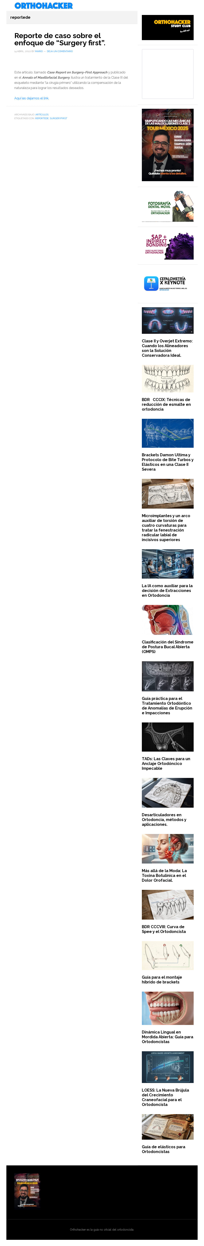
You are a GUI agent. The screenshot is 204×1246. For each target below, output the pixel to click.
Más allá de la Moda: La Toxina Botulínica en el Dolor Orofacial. (164, 875)
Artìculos (41, 114)
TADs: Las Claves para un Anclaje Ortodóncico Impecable (166, 763)
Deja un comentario (60, 51)
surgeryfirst (58, 118)
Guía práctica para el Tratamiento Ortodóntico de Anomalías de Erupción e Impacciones (167, 705)
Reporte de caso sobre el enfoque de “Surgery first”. (59, 39)
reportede (42, 118)
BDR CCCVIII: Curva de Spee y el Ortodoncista (164, 929)
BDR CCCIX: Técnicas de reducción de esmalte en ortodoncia (166, 404)
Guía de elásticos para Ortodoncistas (163, 1149)
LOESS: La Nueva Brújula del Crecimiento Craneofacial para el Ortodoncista (165, 1097)
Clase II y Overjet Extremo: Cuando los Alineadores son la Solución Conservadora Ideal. (167, 348)
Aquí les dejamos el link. (31, 98)
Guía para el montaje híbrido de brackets (162, 979)
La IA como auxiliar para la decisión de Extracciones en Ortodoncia (167, 590)
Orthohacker (102, 6)
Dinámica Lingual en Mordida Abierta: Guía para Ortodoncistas (167, 1037)
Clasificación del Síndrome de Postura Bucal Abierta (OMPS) (167, 647)
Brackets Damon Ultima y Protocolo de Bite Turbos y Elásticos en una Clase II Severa (167, 462)
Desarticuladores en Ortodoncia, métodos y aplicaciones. (164, 819)
